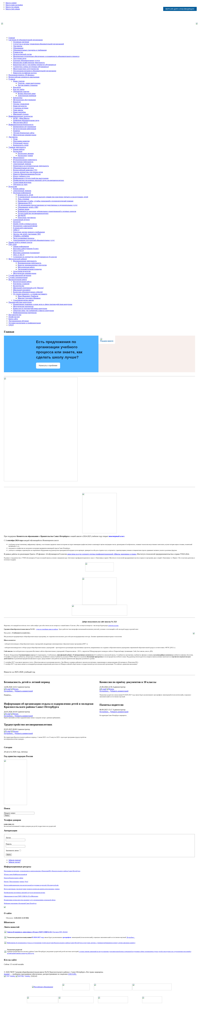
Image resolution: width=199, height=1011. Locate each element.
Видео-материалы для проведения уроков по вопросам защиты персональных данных (32, 889)
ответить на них (113, 625)
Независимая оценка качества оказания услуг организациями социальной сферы (30, 900)
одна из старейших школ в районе (47, 629)
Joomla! (7, 974)
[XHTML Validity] (23, 976)
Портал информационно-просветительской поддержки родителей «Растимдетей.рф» (31, 885)
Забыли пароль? (15, 860)
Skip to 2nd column (13, 9)
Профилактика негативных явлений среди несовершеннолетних (24, 892)
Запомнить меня (12, 851)
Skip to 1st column (12, 7)
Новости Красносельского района (13, 878)
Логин (8, 838)
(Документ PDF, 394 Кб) (37, 932)
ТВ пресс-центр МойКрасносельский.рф (15, 874)
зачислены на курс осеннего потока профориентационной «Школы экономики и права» (102, 554)
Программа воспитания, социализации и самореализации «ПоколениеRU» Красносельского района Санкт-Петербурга (42, 871)
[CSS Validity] (10, 976)
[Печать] (14, 689)
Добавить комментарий (23, 691)
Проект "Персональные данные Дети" (16, 881)
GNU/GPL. (72, 974)
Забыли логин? (14, 862)
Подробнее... (9, 691)
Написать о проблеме (48, 366)
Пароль (9, 844)
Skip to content (11, 3)
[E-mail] (7, 689)
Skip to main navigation (14, 5)
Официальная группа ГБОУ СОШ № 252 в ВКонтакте (21, 896)
